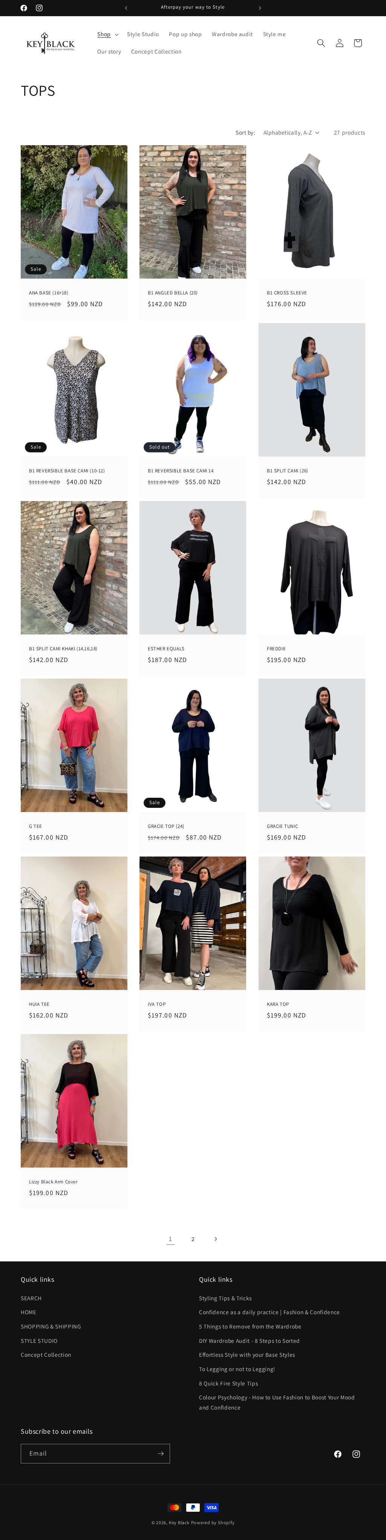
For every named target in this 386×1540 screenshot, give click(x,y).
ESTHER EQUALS (166, 648)
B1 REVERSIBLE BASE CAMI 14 (181, 471)
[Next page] (215, 1239)
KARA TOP (278, 1004)
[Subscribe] (161, 1453)
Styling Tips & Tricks (225, 1298)
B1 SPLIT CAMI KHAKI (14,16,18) (63, 648)
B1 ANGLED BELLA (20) (173, 293)
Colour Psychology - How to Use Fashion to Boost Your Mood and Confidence (277, 1402)
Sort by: (245, 132)
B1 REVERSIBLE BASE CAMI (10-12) (67, 471)
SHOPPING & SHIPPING (51, 1326)
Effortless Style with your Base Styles (247, 1354)
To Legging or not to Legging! (237, 1369)
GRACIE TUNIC (282, 826)
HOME (29, 1312)
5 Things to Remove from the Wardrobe (250, 1326)
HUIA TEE (39, 1004)
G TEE (35, 826)
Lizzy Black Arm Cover (53, 1182)
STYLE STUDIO (39, 1340)
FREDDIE (276, 648)
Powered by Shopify (213, 1522)
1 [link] (170, 1238)
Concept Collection (46, 1354)
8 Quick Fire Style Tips (228, 1383)
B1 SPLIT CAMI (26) (287, 471)
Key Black (179, 1522)
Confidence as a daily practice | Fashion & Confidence (269, 1312)
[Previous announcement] (126, 8)
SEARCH (31, 1298)
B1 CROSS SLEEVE (287, 293)
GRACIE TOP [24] (166, 826)
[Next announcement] (259, 8)
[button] (107, 34)
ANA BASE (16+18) (49, 293)
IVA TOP (156, 1004)
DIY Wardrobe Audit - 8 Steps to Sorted (249, 1340)
